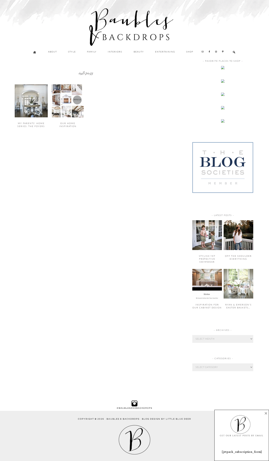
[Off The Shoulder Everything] (238, 249)
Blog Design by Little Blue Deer (166, 419)
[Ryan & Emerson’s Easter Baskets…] (238, 297)
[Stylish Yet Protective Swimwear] (207, 249)
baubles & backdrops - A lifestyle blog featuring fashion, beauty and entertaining (146, 44)
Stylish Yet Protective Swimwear (207, 259)
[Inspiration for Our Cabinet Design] (207, 297)
